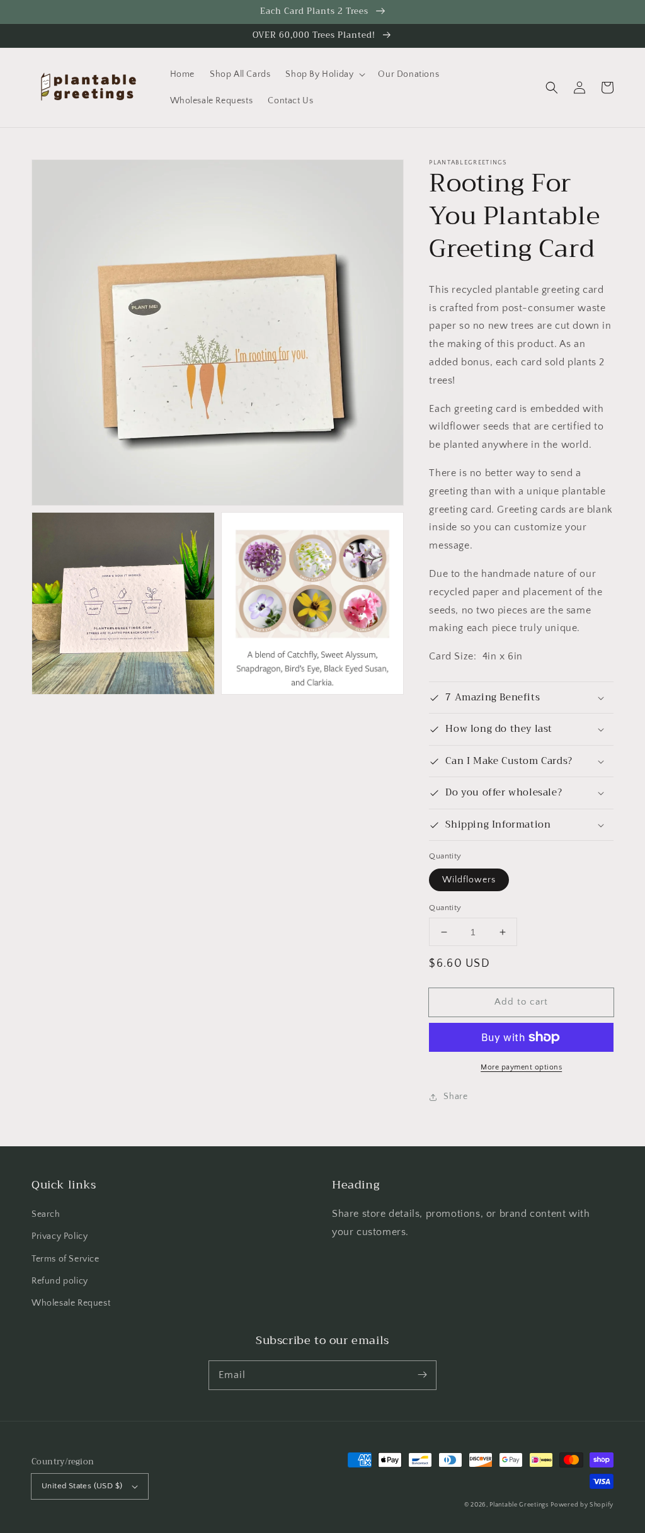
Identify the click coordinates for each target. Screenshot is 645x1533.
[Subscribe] (422, 1375)
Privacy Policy (59, 1236)
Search (45, 1214)
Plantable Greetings (518, 1505)
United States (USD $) (82, 1485)
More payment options (521, 1067)
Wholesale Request (70, 1303)
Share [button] (455, 1096)
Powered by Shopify (582, 1505)
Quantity (445, 907)
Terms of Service (65, 1259)
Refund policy (59, 1281)
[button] (552, 87)
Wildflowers (469, 880)
